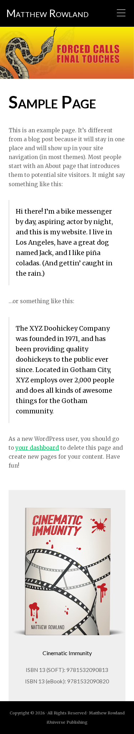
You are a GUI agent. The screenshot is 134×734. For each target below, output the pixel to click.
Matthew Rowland (47, 13)
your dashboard (37, 447)
